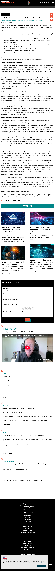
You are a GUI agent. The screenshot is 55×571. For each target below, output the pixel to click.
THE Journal (27, 552)
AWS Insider (27, 519)
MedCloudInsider (27, 530)
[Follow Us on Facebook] (46, 2)
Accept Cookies (42, 566)
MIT (8, 25)
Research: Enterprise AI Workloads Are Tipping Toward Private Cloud (11, 229)
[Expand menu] (53, 3)
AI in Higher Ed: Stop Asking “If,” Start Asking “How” (15, 445)
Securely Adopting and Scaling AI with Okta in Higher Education (18, 408)
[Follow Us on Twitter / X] (42, 2)
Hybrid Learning (16, 6)
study (47, 27)
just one (51, 65)
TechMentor (27, 545)
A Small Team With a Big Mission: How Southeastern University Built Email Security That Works (25, 420)
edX (24, 27)
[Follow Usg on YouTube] (48, 2)
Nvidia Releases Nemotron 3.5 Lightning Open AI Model (42, 228)
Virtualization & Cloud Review (27, 554)
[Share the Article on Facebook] (51, 14)
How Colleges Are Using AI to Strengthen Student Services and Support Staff (21, 486)
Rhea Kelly (4, 22)
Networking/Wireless (27, 6)
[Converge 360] (27, 506)
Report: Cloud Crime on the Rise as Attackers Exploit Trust (41, 261)
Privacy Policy (14, 304)
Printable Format (17, 200)
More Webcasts (6, 424)
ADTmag (27, 517)
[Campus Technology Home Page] (7, 2)
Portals (6, 374)
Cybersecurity (5, 381)
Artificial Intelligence (7, 377)
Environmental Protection (27, 524)
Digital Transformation (39, 6)
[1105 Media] (27, 512)
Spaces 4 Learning (27, 543)
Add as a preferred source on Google (34, 2)
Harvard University (16, 25)
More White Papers (7, 453)
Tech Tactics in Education (27, 547)
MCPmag (27, 528)
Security (48, 6)
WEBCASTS (6, 405)
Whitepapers (7, 432)
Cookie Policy (42, 562)
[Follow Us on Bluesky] (44, 2)
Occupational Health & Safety (27, 532)
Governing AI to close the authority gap (12, 412)
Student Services (6, 393)
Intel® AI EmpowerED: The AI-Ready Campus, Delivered (16, 469)
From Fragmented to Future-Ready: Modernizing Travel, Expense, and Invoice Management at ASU (27, 416)
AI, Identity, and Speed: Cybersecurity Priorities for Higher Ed (17, 332)
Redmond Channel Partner (27, 539)
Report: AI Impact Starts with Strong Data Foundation (13, 263)
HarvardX (19, 65)
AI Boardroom (27, 515)
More (3, 366)
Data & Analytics (6, 385)
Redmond (27, 537)
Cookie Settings (30, 565)
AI (10, 6)
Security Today (27, 541)
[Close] (45, 556)
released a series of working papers (30, 25)
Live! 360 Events (27, 526)
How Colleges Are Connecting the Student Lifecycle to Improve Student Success (22, 480)
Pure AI (27, 535)
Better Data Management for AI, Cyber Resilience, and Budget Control (19, 449)
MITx (25, 65)
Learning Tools (6, 389)
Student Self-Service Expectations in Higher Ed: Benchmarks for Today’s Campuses (23, 435)
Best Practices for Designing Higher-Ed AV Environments (16, 475)
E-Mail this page (6, 200)
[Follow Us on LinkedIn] (40, 2)
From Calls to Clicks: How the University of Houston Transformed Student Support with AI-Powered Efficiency (27, 440)
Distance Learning (5, 14)
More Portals (5, 397)
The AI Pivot (27, 550)
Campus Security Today (28, 522)
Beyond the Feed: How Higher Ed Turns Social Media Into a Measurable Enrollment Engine (24, 464)
